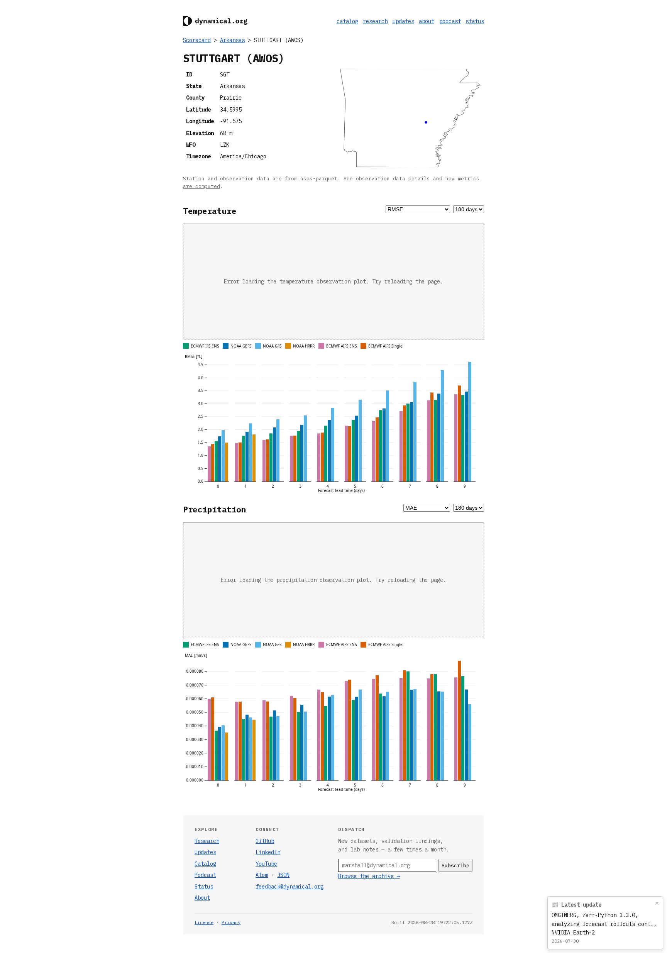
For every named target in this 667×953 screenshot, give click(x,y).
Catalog (205, 863)
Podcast (205, 875)
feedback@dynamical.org (289, 886)
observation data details (393, 178)
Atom (262, 875)
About (202, 897)
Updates (205, 852)
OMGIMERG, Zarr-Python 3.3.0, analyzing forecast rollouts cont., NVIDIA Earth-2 (604, 924)
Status (204, 886)
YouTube (266, 863)
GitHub (265, 841)
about (426, 21)
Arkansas (232, 40)
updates (403, 21)
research (375, 21)
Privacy (231, 922)
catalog (347, 21)
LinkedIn (268, 852)
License (204, 922)
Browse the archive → (369, 876)
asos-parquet (318, 178)
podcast (450, 21)
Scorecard (197, 40)
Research (207, 841)
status (475, 21)
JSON (283, 875)
